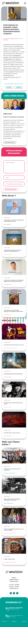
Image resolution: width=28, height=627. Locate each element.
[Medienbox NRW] (14, 602)
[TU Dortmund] (14, 616)
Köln (16, 38)
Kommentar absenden (10, 189)
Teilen (9, 87)
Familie (15, 83)
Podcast (15, 133)
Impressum (24, 621)
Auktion (9, 83)
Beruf (12, 83)
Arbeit (17, 59)
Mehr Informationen (9, 142)
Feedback (18, 87)
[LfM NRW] (14, 609)
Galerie (22, 83)
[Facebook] (10, 593)
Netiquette (14, 621)
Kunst (6, 83)
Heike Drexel (12, 38)
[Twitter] (17, 593)
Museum (18, 83)
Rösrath (14, 120)
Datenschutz (4, 621)
